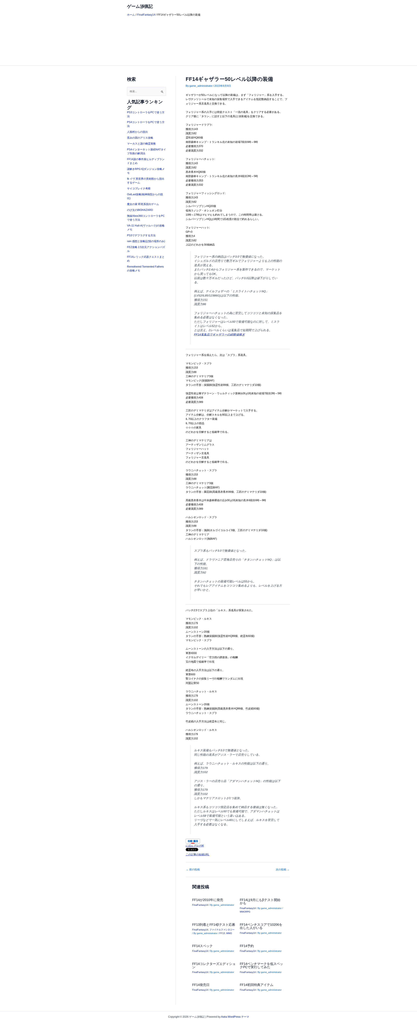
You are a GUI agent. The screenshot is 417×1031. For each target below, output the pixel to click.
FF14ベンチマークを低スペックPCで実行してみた (261, 965)
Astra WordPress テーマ (235, 1016)
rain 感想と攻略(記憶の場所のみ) (146, 241)
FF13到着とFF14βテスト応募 (213, 924)
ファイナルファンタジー (222, 929)
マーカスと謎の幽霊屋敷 (141, 143)
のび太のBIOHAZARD (140, 210)
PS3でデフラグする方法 (141, 235)
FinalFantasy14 (200, 905)
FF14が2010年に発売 (207, 900)
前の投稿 (193, 869)
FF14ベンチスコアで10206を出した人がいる (261, 926)
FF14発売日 (200, 985)
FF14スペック (202, 946)
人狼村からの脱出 (137, 132)
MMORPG (245, 911)
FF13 (222, 933)
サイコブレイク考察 (139, 188)
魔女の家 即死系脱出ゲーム (143, 204)
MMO (229, 933)
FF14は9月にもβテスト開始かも (260, 901)
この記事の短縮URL (197, 854)
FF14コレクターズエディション (214, 965)
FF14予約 (247, 946)
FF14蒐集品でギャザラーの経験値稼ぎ (219, 334)
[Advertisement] (208, 41)
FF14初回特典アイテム (256, 985)
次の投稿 (282, 869)
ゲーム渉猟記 (140, 6)
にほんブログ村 (195, 845)
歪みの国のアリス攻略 (140, 137)
